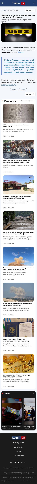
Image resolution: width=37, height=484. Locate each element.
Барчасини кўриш (27, 101)
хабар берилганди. (8, 85)
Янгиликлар (18, 447)
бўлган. (21, 52)
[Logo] (18, 3)
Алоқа (18, 451)
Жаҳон (3, 10)
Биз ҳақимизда (18, 443)
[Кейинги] (33, 393)
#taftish (14, 90)
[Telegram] (22, 462)
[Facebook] (11, 462)
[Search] (34, 3)
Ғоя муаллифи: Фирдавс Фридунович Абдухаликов (18, 473)
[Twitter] (25, 462)
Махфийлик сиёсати (7, 481)
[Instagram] (15, 462)
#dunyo (23, 90)
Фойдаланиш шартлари (28, 481)
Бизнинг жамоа (18, 456)
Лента (7, 393)
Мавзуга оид (10, 101)
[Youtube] (18, 462)
